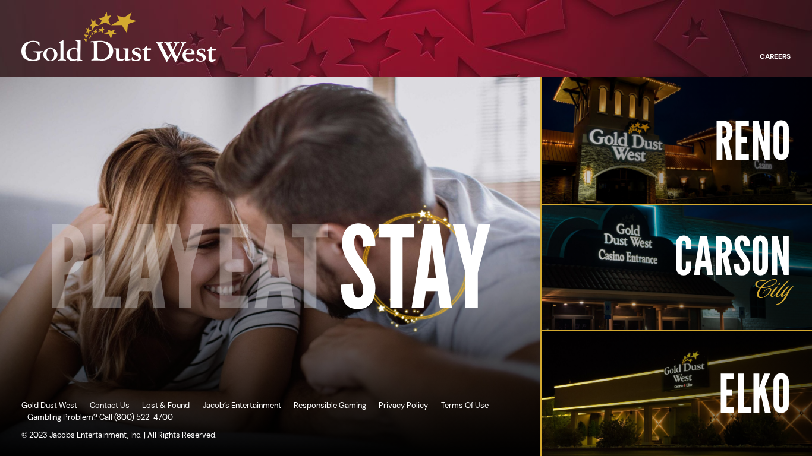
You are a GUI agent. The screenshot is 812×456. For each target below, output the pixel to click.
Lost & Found (166, 405)
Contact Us (110, 405)
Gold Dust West (49, 405)
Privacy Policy (403, 405)
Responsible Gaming (330, 405)
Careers (775, 56)
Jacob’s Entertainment (242, 405)
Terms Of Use (465, 405)
